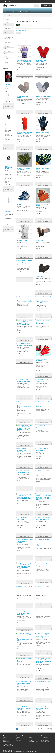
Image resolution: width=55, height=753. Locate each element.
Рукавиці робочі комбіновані (43, 96)
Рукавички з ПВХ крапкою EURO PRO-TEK (23, 169)
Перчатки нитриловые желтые (42, 612)
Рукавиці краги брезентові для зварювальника (24, 264)
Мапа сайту (18, 740)
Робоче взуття (15, 9)
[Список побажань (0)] (47, 1)
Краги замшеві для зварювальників (41, 60)
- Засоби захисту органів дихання (8, 27)
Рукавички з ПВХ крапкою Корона (42, 169)
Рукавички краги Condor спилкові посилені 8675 (23, 324)
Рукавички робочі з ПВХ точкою (42, 205)
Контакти (28, 11)
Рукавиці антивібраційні (23, 381)
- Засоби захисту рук (8, 31)
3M (24, 9)
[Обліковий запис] (45, 1)
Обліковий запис (45, 737)
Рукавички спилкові (22, 240)
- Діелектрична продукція (8, 45)
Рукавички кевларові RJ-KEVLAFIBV (42, 405)
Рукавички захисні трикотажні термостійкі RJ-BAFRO (24, 406)
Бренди (30, 737)
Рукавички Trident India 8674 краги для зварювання (24, 133)
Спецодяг (7, 9)
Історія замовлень (45, 738)
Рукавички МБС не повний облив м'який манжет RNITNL (23, 429)
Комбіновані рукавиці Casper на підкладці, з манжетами (24, 60)
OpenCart (10, 750)
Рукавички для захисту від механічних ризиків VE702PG (24, 300)
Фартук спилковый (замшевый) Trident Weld (8, 209)
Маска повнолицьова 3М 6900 (8, 126)
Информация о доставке (6, 742)
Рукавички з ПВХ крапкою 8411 (42, 133)
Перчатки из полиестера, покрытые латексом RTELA (43, 474)
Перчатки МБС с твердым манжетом (42, 709)
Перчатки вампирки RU (23, 472)
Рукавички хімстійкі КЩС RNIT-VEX (42, 565)
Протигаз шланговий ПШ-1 (8, 85)
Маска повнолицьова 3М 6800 (8, 167)
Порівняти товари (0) (21, 30)
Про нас (22, 11)
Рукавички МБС (21, 204)
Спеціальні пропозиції (33, 742)
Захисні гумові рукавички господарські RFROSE (42, 637)
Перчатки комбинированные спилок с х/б (43, 662)
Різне (41, 9)
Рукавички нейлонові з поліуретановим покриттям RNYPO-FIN (24, 639)
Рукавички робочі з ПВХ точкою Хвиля (23, 614)
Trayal (36, 9)
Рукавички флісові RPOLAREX (24, 345)
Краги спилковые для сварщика (22, 660)
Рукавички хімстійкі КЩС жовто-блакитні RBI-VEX (23, 590)
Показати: (50, 38)
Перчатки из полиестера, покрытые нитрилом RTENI (24, 498)
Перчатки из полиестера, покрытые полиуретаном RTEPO (42, 498)
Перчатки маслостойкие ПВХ (23, 684)
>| (24, 728)
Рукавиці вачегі (40, 240)
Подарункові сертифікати (31, 739)
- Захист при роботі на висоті (8, 41)
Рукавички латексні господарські (41, 322)
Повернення (19, 738)
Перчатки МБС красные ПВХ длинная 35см (43, 685)
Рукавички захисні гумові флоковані (42, 590)
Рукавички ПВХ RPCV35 (42, 427)
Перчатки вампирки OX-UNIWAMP (23, 542)
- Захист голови (8, 34)
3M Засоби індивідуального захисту (7, 739)
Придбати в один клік (9, 107)
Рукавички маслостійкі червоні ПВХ (42, 360)
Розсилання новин (45, 741)
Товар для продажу (7, 744)
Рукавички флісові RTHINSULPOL (21, 451)
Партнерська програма (34, 741)
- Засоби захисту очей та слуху (8, 38)
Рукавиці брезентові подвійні (22, 97)
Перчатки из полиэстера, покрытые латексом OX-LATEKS (42, 544)
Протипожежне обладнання (11, 11)
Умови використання (8, 745)
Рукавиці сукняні (40, 276)
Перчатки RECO (21, 519)
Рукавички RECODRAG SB (42, 381)
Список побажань (45, 740)
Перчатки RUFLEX (40, 450)
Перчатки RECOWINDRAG (42, 519)
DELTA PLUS (30, 9)
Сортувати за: (49, 34)
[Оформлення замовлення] (50, 1)
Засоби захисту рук (17, 15)
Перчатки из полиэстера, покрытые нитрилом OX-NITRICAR (23, 567)
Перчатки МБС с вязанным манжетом (24, 709)
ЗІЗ (21, 9)
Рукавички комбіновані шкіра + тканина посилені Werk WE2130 (42, 301)
